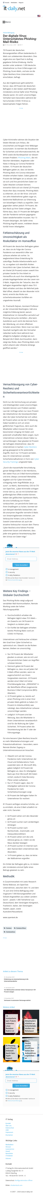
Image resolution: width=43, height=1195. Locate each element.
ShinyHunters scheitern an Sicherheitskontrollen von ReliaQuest (30, 1026)
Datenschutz (10, 1128)
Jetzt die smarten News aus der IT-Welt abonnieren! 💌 (20, 553)
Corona (8, 928)
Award (8, 1151)
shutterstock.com (16, 1185)
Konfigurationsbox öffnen (23, 1180)
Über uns (9, 1126)
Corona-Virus (21, 928)
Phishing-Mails (24, 157)
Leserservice (10, 1149)
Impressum (9, 1132)
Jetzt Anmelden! (22, 565)
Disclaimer (9, 1135)
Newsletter (9, 1153)
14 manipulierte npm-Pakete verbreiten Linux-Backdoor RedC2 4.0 (11, 1023)
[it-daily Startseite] (18, 8)
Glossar (8, 1147)
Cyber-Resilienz (30, 447)
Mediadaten (9, 1145)
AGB (7, 1130)
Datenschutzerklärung (14, 580)
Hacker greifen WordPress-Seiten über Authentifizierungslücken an (30, 1050)
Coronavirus (10, 932)
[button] (7, 22)
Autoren (8, 1158)
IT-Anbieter (9, 1156)
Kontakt (8, 1123)
